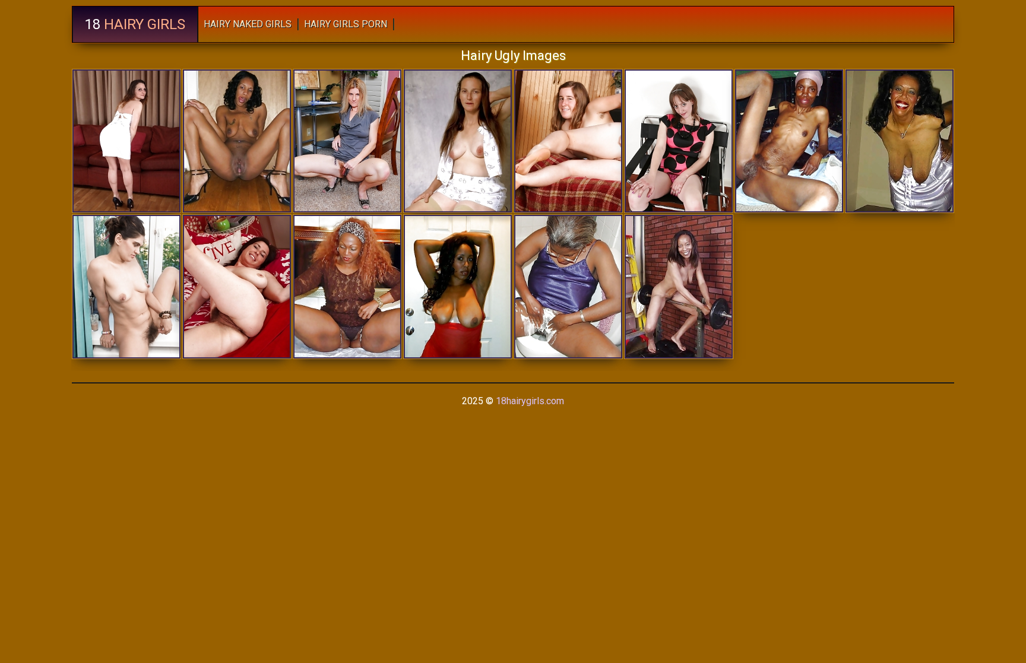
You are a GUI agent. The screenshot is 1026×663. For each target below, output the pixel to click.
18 (135, 24)
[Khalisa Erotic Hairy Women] (126, 141)
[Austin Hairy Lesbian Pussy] (347, 141)
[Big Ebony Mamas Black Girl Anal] (678, 286)
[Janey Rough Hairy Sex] (237, 286)
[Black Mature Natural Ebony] (568, 286)
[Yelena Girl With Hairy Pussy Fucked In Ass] (678, 141)
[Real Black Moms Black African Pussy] (789, 141)
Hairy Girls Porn (345, 24)
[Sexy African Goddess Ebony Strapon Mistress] (237, 141)
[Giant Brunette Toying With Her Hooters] (457, 141)
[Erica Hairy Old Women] (568, 141)
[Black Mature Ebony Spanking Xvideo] (899, 141)
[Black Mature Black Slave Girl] (347, 286)
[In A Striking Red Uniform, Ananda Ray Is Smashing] (126, 286)
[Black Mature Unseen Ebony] (457, 286)
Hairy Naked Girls (248, 24)
